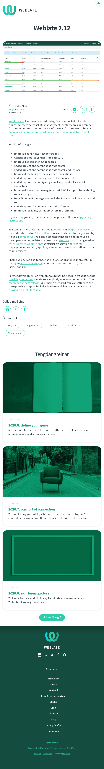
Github (39, 233)
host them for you (31, 263)
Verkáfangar (15, 333)
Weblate (28, 10)
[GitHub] (64, 655)
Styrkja (53, 702)
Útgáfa (20, 109)
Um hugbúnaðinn (53, 725)
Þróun (53, 325)
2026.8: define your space (28, 425)
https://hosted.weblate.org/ (26, 244)
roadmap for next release (24, 283)
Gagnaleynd (47, 753)
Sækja (53, 684)
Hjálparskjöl (53, 731)
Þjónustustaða (52, 742)
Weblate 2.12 (16, 121)
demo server (27, 237)
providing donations (21, 279)
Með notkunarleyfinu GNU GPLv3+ (63, 748)
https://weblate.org (80, 229)
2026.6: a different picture (28, 593)
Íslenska (50, 669)
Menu (98, 10)
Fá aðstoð (53, 713)
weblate (52, 647)
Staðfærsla (74, 325)
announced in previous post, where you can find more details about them (49, 133)
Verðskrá (53, 690)
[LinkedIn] (40, 655)
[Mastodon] (52, 655)
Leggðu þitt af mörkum (53, 696)
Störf (53, 707)
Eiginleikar (33, 325)
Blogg (12, 109)
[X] (46, 655)
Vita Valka (66, 753)
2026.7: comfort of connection (31, 509)
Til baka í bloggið (52, 617)
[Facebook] (58, 655)
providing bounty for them (25, 290)
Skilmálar (37, 753)
